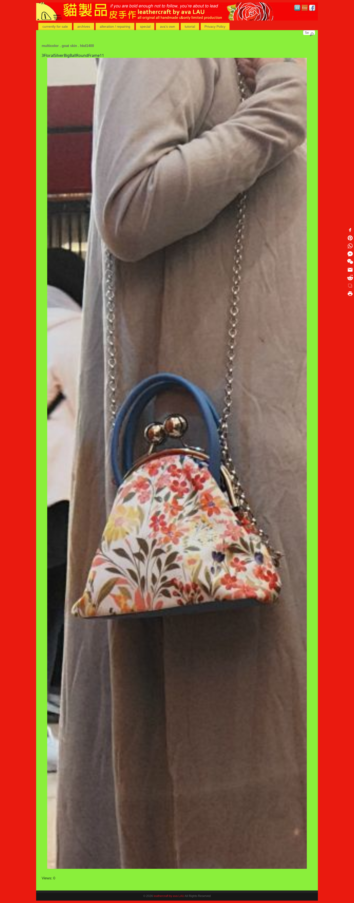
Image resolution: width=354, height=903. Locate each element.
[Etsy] (305, 8)
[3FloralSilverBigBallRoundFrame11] (177, 463)
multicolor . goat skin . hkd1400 (68, 46)
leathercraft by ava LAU (169, 896)
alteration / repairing (115, 26)
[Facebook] (312, 8)
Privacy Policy (214, 26)
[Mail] (297, 8)
